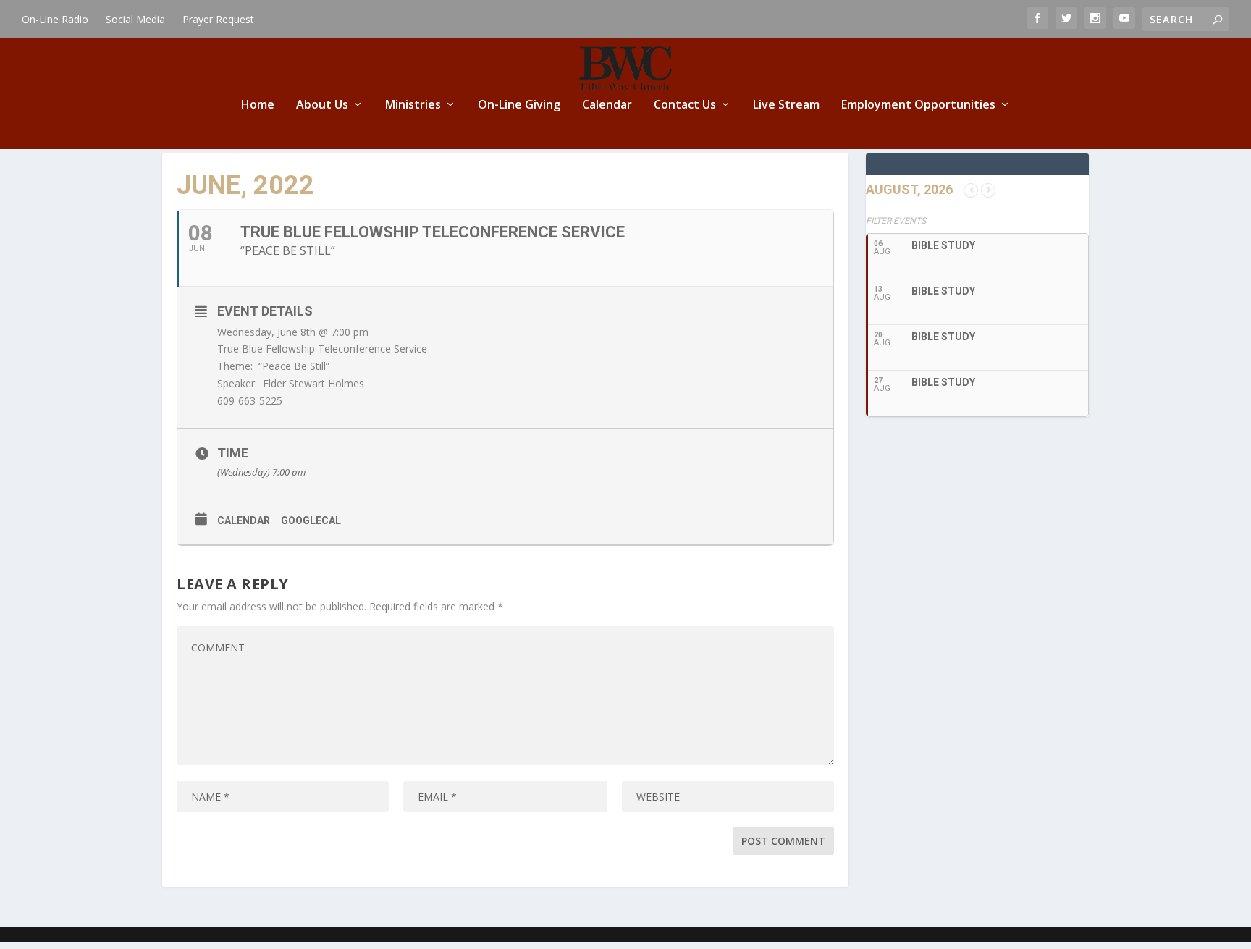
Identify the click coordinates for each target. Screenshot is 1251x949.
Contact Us (685, 105)
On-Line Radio (55, 19)
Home (257, 105)
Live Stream (786, 105)
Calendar (607, 105)
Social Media (135, 19)
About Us (322, 105)
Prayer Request (218, 19)
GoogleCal (311, 520)
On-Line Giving (519, 105)
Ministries (413, 105)
